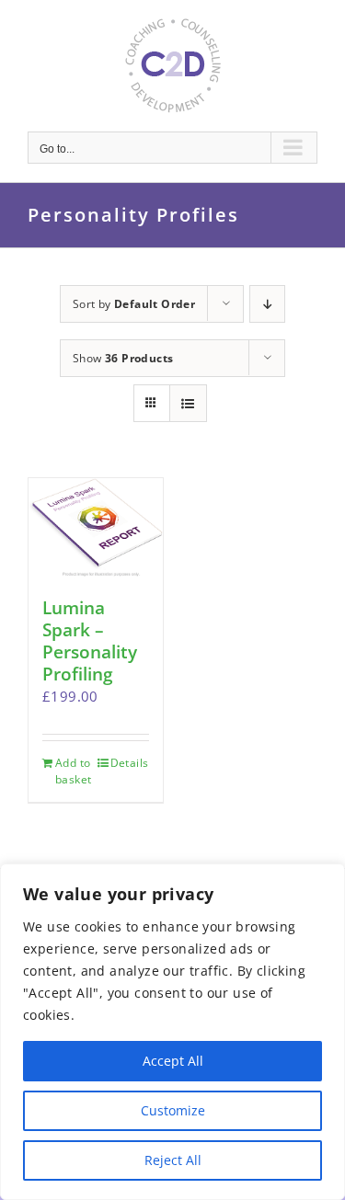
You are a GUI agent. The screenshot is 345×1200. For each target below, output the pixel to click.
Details (129, 763)
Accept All (173, 1060)
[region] (172, 1031)
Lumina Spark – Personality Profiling (89, 641)
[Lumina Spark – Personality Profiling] (96, 528)
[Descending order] (267, 304)
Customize (173, 1110)
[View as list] (188, 403)
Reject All (172, 1160)
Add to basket (73, 771)
